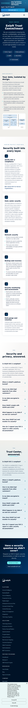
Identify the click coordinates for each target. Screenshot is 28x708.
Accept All (14, 699)
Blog (3, 672)
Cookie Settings (14, 705)
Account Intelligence (7, 590)
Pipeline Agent (5, 600)
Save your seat (13, 10)
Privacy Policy (10, 697)
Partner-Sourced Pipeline (8, 629)
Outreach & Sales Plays (7, 606)
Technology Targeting (7, 617)
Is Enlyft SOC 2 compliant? (11, 364)
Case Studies (5, 669)
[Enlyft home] (6, 15)
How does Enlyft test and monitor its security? (11, 420)
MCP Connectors (6, 650)
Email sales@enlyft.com (14, 566)
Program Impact (6, 634)
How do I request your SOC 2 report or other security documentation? (12, 428)
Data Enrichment (6, 631)
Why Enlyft (4, 681)
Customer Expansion (7, 642)
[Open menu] (24, 15)
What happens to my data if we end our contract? (12, 413)
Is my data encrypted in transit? (10, 399)
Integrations (5, 614)
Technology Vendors (7, 623)
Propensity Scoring (6, 598)
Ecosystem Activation (7, 626)
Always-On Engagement (8, 611)
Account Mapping (6, 595)
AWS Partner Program (7, 662)
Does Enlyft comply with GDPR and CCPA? (10, 406)
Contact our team (14, 562)
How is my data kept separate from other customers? (9, 391)
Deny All (14, 702)
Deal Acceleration (6, 647)
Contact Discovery (6, 608)
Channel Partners (6, 637)
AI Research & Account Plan (8, 603)
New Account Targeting (7, 639)
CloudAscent (5, 657)
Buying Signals (5, 592)
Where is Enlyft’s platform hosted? (11, 383)
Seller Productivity (6, 645)
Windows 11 (5, 660)
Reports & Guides (6, 674)
